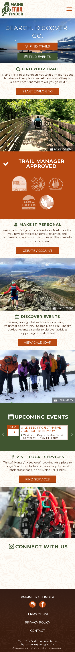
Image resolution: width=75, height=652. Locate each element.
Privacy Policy (37, 622)
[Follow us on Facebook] (42, 605)
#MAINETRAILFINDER (37, 597)
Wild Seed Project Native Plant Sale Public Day (41, 429)
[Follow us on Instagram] (32, 605)
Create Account (37, 250)
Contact (37, 630)
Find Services (37, 479)
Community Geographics (39, 644)
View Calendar (37, 342)
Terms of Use (37, 614)
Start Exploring (37, 91)
